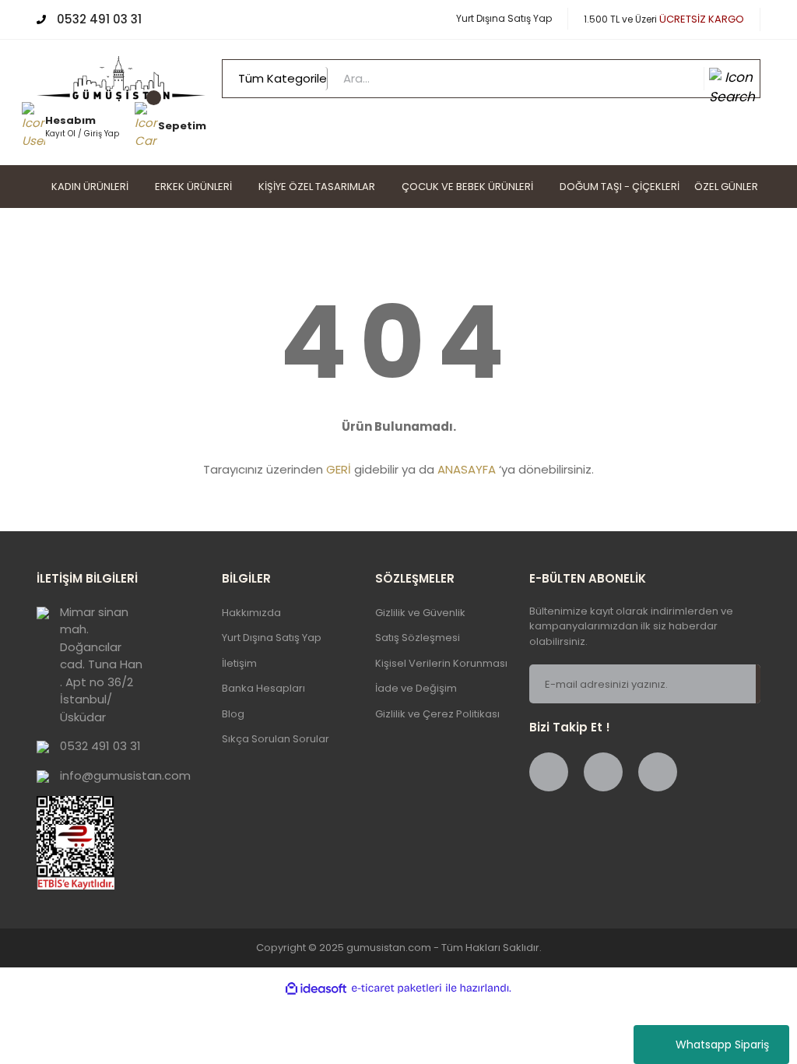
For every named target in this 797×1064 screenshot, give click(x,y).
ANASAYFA (466, 469)
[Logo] (121, 77)
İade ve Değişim (416, 688)
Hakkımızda (251, 612)
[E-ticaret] (396, 989)
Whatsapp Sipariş (722, 1044)
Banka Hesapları (263, 688)
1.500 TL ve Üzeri (664, 19)
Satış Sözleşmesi (417, 637)
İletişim (239, 663)
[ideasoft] (316, 989)
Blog (233, 713)
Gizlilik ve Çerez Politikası (437, 713)
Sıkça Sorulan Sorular (275, 738)
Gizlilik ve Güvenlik (420, 612)
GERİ (338, 469)
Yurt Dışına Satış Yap (504, 18)
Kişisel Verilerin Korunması (441, 663)
